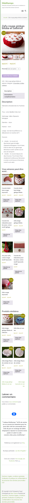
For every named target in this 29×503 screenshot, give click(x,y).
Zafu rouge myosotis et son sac (20, 384)
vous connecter (13, 402)
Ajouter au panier (10, 76)
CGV (3, 483)
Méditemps (8, 3)
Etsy (23, 443)
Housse (4, 69)
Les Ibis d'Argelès (20, 451)
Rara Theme (14, 493)
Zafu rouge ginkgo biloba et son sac (7, 383)
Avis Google (18, 459)
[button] (21, 34)
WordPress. (5, 495)
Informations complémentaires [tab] (9, 96)
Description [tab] (8, 91)
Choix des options (6, 200)
